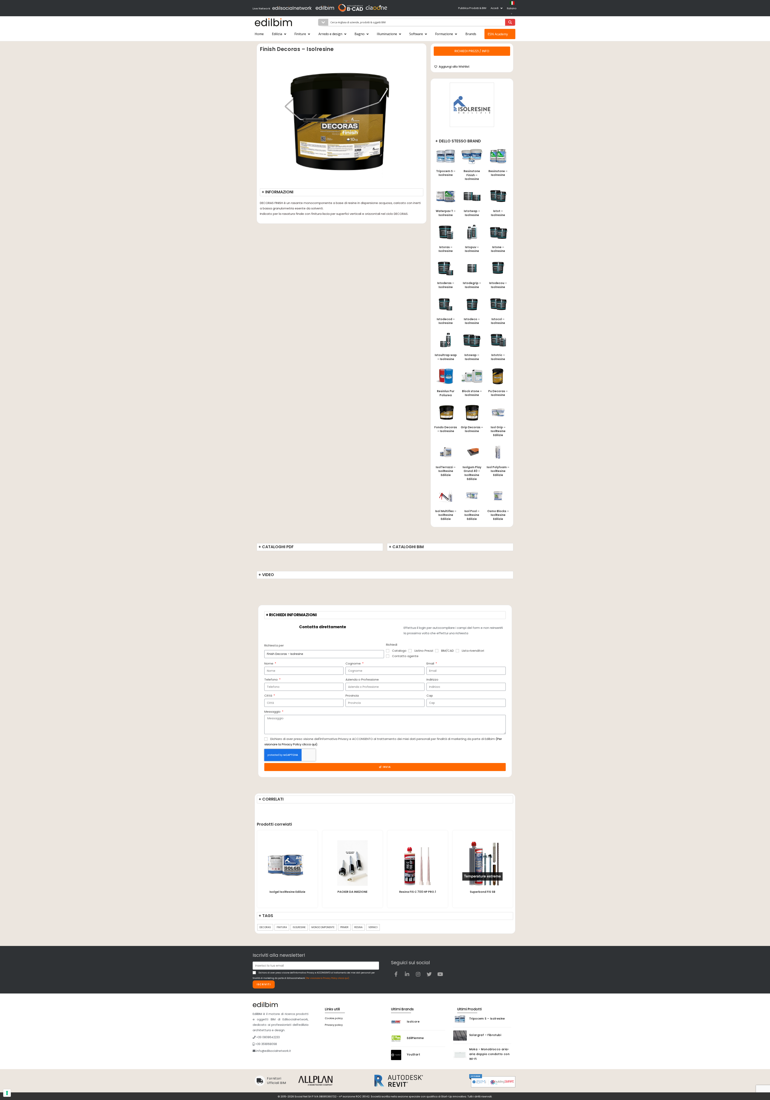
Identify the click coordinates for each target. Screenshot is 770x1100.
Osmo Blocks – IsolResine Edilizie (498, 515)
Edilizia (277, 34)
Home (259, 34)
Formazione (444, 34)
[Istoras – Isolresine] (446, 232)
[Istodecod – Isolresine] (446, 304)
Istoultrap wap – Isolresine (446, 357)
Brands (470, 34)
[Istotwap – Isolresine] (472, 196)
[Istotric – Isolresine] (498, 340)
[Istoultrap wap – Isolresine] (446, 340)
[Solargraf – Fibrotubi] (460, 1035)
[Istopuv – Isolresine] (472, 232)
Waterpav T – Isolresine (446, 213)
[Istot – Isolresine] (498, 196)
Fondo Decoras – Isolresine (445, 429)
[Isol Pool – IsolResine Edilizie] (472, 496)
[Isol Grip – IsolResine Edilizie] (498, 412)
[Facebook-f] (396, 974)
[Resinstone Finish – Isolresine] (472, 156)
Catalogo (399, 650)
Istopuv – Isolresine (472, 249)
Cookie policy (334, 1018)
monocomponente (322, 927)
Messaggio (272, 711)
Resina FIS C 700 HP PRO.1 (417, 892)
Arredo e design (330, 34)
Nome (269, 663)
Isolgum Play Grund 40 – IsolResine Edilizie (472, 473)
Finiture (300, 34)
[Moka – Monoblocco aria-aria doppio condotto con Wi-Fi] (460, 1055)
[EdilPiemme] (398, 1038)
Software (416, 34)
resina (358, 927)
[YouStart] (398, 1055)
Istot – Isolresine (498, 213)
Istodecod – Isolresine (446, 321)
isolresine (299, 927)
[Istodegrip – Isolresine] (472, 268)
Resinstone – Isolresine (498, 173)
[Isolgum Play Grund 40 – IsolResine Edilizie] (472, 452)
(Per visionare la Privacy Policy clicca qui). (327, 978)
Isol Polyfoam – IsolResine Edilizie (498, 471)
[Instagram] (418, 974)
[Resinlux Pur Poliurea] (446, 376)
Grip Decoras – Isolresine (472, 429)
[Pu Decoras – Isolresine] (498, 376)
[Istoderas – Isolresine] (446, 268)
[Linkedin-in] (407, 974)
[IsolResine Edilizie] (472, 105)
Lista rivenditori (473, 650)
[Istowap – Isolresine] (472, 340)
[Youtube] (440, 974)
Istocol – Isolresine (498, 321)
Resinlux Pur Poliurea (445, 393)
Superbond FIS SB (482, 892)
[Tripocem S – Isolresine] (446, 156)
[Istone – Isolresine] (498, 232)
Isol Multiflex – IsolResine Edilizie (445, 515)
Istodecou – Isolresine (498, 285)
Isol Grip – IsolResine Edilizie (498, 431)
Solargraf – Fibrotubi (485, 1035)
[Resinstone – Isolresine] (498, 156)
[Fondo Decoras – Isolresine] (446, 412)
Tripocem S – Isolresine (445, 173)
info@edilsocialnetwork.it (273, 1051)
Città (268, 695)
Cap (430, 695)
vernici (373, 927)
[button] (452, 66)
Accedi (494, 8)
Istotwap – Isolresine (472, 213)
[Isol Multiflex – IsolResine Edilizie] (446, 496)
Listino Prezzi (423, 650)
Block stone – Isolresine (472, 393)
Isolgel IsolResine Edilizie (287, 892)
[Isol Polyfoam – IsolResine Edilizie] (498, 452)
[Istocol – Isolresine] (498, 304)
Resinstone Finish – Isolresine (472, 175)
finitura (282, 927)
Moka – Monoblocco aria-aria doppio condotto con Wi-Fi (489, 1054)
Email (431, 663)
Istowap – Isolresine (471, 357)
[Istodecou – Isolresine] (498, 268)
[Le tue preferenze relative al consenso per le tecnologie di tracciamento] (7, 1093)
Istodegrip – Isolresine (472, 285)
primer (344, 927)
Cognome (353, 663)
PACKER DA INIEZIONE (352, 892)
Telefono (271, 679)
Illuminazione (387, 34)
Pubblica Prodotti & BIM (472, 8)
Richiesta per (274, 645)
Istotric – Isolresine (498, 357)
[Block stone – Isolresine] (472, 376)
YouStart (413, 1054)
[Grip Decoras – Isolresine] (472, 412)
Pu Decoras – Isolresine (498, 393)
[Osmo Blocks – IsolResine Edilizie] (498, 496)
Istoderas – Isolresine (445, 285)
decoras (265, 927)
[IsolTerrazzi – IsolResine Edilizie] (446, 452)
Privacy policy (334, 1025)
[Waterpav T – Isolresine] (446, 196)
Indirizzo (432, 679)
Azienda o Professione (362, 679)
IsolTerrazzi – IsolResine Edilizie (446, 471)
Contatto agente (405, 656)
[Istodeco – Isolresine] (472, 304)
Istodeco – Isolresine (472, 321)
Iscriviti (264, 984)
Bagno (360, 34)
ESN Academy (498, 34)
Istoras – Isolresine (446, 249)
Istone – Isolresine (498, 249)
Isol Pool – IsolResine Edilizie (471, 515)
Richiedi (391, 644)
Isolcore (413, 1022)
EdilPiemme (415, 1038)
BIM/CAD (447, 650)
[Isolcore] (398, 1022)
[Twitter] (429, 974)
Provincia (352, 695)
